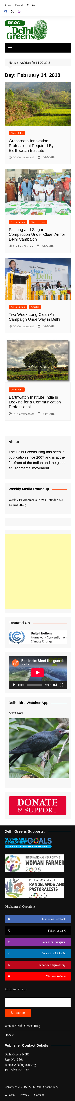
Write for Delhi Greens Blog (22, 1025)
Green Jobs (17, 133)
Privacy (24, 1094)
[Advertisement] (37, 571)
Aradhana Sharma (23, 246)
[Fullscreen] (61, 685)
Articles (35, 307)
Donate (19, 5)
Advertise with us (16, 989)
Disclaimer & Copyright (20, 906)
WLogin (10, 1094)
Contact (32, 5)
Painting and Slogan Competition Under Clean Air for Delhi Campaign (37, 234)
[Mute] (55, 685)
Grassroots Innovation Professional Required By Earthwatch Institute (31, 146)
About (8, 5)
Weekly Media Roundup (29, 489)
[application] (38, 672)
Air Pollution (18, 222)
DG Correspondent (23, 157)
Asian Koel (16, 713)
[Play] (14, 685)
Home (12, 62)
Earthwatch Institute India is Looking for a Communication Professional (35, 402)
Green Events (38, 222)
